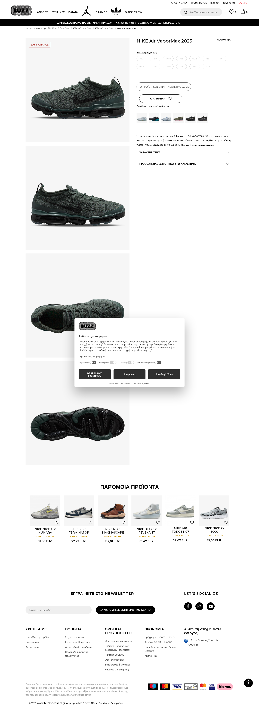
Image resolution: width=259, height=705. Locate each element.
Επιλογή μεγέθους (147, 52)
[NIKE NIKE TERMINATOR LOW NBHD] (79, 510)
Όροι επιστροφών (114, 659)
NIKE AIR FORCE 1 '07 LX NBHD (180, 532)
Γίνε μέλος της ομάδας (38, 637)
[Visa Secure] (212, 686)
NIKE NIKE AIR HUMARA (45, 531)
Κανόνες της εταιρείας (117, 669)
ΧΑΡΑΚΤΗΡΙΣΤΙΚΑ (150, 152)
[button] (201, 12)
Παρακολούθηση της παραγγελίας (76, 653)
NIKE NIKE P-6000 (214, 530)
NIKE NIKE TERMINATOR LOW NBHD (79, 533)
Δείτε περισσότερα (148, 23)
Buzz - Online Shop (36, 28)
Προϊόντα (52, 28)
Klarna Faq (150, 655)
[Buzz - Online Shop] (21, 10)
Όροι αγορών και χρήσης (118, 641)
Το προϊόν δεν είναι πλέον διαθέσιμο (164, 86)
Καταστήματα (33, 647)
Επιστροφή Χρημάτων (77, 642)
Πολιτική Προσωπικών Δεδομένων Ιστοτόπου (117, 647)
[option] (129, 22)
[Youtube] (211, 606)
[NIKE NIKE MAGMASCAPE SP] (113, 510)
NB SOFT (84, 703)
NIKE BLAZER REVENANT (147, 531)
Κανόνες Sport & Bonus (158, 642)
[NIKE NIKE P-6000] (214, 510)
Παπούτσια (65, 28)
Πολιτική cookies (114, 654)
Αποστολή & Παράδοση (78, 647)
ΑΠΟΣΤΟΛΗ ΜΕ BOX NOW (115, 22)
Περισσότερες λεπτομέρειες (197, 145)
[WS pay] (191, 686)
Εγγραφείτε (229, 2)
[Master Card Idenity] (203, 686)
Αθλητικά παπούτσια (82, 28)
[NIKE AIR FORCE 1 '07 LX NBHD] (180, 510)
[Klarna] (225, 686)
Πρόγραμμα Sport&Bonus (159, 637)
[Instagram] (199, 606)
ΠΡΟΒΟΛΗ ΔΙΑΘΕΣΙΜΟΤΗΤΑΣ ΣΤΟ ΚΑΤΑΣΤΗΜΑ (167, 163)
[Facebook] (188, 606)
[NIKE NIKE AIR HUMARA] (45, 510)
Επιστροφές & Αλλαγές (117, 664)
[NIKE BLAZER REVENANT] (146, 510)
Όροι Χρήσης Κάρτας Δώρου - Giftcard (161, 648)
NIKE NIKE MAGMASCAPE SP (113, 533)
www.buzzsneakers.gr (51, 703)
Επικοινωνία (32, 642)
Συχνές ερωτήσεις (75, 637)
